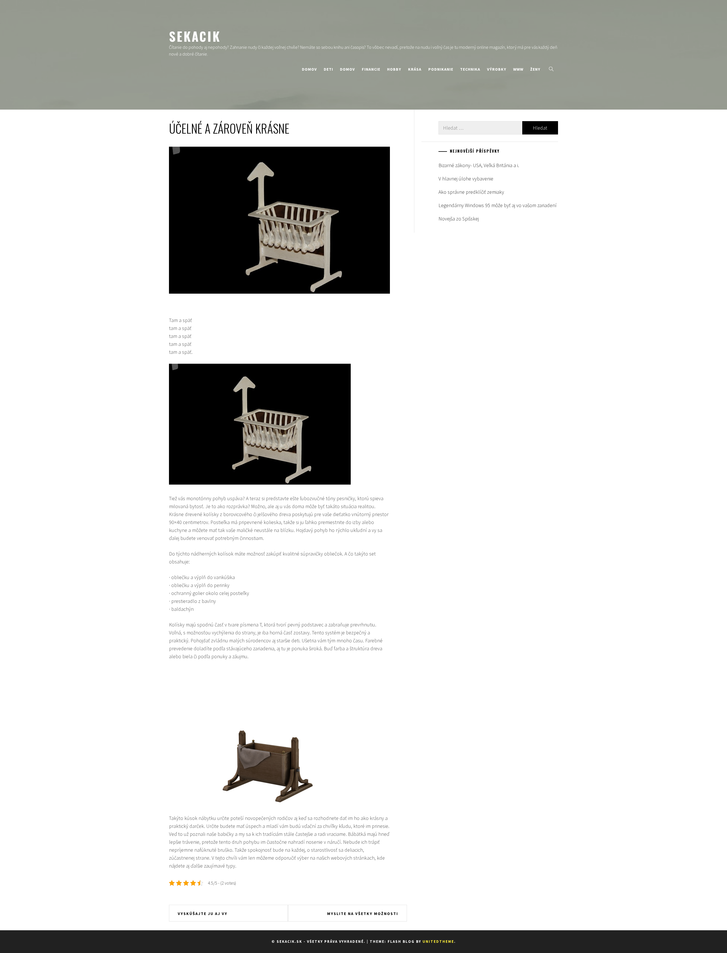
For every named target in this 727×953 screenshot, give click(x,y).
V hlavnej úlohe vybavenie (465, 178)
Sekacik (195, 36)
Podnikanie (440, 69)
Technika (470, 69)
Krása (414, 69)
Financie (371, 69)
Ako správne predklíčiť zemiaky (471, 192)
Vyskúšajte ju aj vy (202, 913)
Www (518, 69)
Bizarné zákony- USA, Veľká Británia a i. (478, 165)
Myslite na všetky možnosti (362, 913)
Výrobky (496, 69)
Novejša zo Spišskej (458, 218)
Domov (309, 69)
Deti (328, 69)
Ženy (535, 69)
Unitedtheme (438, 941)
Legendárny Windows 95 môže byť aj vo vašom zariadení (497, 205)
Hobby (394, 69)
